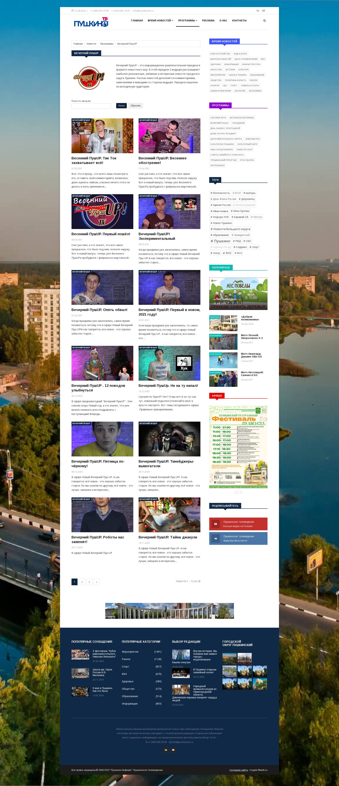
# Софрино (240, 247)
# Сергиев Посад (221, 247)
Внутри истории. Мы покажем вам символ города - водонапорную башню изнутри (194, 657)
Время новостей (160, 20)
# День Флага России (223, 199)
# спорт (254, 247)
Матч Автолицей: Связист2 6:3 (252, 374)
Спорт (233, 85)
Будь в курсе (240, 53)
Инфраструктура (251, 64)
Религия (214, 85)
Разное (253, 80)
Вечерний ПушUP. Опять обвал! (99, 310)
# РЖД (237, 241)
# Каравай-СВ (240, 217)
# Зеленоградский (244, 205)
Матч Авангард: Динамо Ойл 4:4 (251, 355)
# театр (215, 253)
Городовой (238, 123)
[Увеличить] (89, 78)
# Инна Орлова (240, 211)
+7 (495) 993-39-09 (99, 10)
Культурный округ (248, 144)
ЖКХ (263, 59)
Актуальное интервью (242, 117)
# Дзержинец (247, 199)
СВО (225, 85)
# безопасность (220, 193)
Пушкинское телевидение (239, 524)
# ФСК (238, 253)
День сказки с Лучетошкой (225, 128)
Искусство (216, 69)
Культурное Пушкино (222, 144)
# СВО (247, 241)
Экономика (255, 90)
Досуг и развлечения (246, 59)
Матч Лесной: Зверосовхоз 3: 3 (252, 336)
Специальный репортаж (223, 160)
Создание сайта (239, 770)
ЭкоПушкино (217, 165)
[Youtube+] (263, 10)
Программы (187, 20)
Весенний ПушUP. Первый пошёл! (101, 234)
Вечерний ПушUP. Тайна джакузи (168, 537)
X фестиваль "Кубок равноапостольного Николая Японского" (104, 654)
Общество (216, 80)
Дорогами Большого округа (226, 138)
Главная (137, 20)
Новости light (245, 149)
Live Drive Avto (218, 117)
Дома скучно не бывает (223, 133)
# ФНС (227, 253)
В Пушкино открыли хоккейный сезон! (204, 671)
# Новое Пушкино (221, 223)
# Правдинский (240, 235)
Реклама (208, 20)
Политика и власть (235, 80)
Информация (231, 64)
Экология (239, 90)
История (230, 69)
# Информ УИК (220, 217)
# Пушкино (220, 241)
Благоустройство (220, 53)
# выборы (249, 193)
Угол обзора (247, 160)
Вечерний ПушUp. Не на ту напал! (168, 386)
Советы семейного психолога (227, 154)
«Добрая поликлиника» (250, 318)
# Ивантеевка (219, 211)
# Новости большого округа (230, 229)
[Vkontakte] (258, 10)
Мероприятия (217, 75)
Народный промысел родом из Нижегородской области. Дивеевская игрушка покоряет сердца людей (194, 693)
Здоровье (215, 64)
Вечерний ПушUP (81, 120)
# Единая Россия (221, 205)
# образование (220, 235)
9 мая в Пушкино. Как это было (103, 689)
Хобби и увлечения (220, 90)
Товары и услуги (250, 85)
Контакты (239, 20)
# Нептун (256, 217)
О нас (223, 20)
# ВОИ (237, 193)
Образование (257, 75)
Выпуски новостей (220, 59)
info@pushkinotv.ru (143, 10)
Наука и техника (237, 75)
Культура (244, 69)
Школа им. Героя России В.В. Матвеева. (102, 672)
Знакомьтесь (252, 138)
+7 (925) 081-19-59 (120, 10)
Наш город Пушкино (221, 149)
